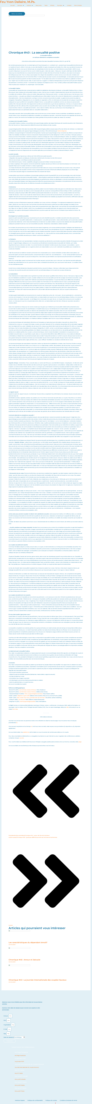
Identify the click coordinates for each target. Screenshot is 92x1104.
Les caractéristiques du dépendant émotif (28, 942)
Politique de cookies (51, 1100)
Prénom (6, 1016)
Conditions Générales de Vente (68, 1100)
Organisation (7, 1024)
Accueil (12, 5)
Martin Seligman (62, 131)
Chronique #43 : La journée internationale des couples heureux (37, 980)
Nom (5, 1020)
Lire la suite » (12, 944)
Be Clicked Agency (63, 1103)
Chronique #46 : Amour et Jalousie (24, 960)
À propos (59, 5)
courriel (21, 738)
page (79, 741)
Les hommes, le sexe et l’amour (27, 690)
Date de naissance (9, 1037)
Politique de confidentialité (35, 1100)
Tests (45, 5)
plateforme (26, 732)
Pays (5, 1033)
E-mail (5, 1029)
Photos (52, 5)
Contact (69, 5)
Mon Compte (78, 5)
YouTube (15, 709)
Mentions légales (20, 1100)
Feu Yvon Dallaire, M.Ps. (17, 2)
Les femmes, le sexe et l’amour (27, 691)
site (67, 707)
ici (16, 722)
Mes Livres (39, 5)
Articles (29, 5)
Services (19, 5)
